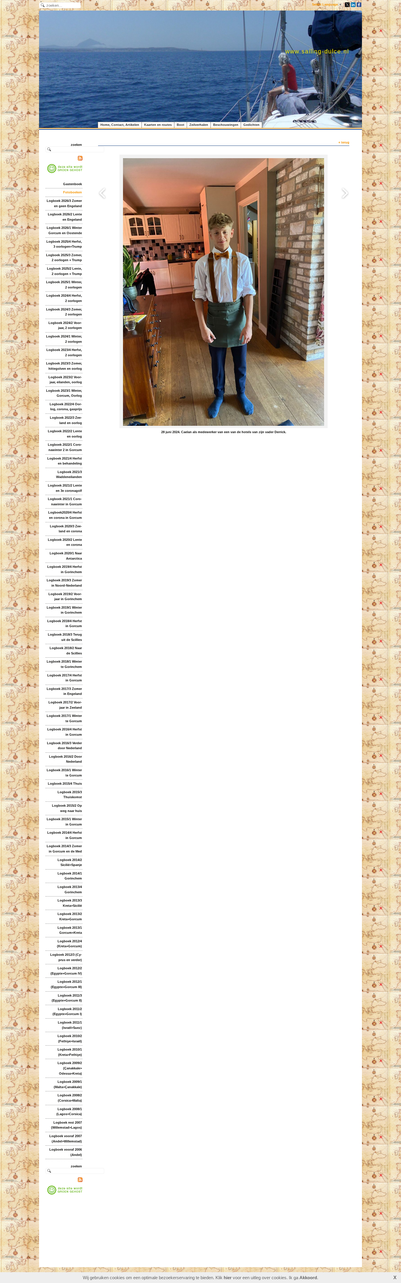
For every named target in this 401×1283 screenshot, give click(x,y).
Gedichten (251, 124)
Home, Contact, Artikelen (119, 124)
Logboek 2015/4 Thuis (65, 783)
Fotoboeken (72, 192)
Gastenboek (72, 184)
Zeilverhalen (198, 124)
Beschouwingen (225, 124)
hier (228, 1277)
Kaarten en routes (158, 124)
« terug (343, 142)
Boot (180, 124)
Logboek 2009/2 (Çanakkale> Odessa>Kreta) (70, 1068)
